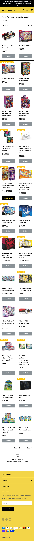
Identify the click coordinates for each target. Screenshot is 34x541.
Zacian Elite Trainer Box (25, 396)
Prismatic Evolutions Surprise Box (8, 47)
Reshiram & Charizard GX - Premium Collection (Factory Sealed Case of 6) (25, 187)
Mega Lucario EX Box (8, 78)
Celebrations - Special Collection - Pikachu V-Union (25, 255)
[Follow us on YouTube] (10, 519)
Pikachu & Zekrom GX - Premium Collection (25, 289)
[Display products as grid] (28, 25)
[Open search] (23, 10)
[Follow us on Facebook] (3, 519)
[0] (31, 10)
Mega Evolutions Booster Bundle (24, 79)
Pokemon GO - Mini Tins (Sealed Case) (7, 396)
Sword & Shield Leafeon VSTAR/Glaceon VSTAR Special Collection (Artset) (24, 360)
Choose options (8, 198)
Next (28, 448)
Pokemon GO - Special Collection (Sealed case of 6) (8, 430)
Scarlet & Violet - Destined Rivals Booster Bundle (7, 113)
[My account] (27, 10)
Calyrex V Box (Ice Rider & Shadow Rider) (8, 289)
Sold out (8, 56)
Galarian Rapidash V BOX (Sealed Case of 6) (8, 323)
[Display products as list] (31, 25)
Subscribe (8, 509)
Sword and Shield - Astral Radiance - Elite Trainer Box (7, 255)
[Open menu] (3, 10)
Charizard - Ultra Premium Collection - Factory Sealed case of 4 (25, 149)
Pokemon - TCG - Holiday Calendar (24, 322)
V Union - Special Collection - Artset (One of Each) (7, 358)
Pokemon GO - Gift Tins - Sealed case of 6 (25, 429)
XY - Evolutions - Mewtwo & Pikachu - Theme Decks (8, 185)
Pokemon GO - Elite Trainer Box (24, 221)
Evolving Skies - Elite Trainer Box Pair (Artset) (8, 148)
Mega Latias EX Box (25, 46)
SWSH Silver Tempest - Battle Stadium (8, 221)
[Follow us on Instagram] (6, 519)
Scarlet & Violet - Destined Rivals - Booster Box (24, 113)
